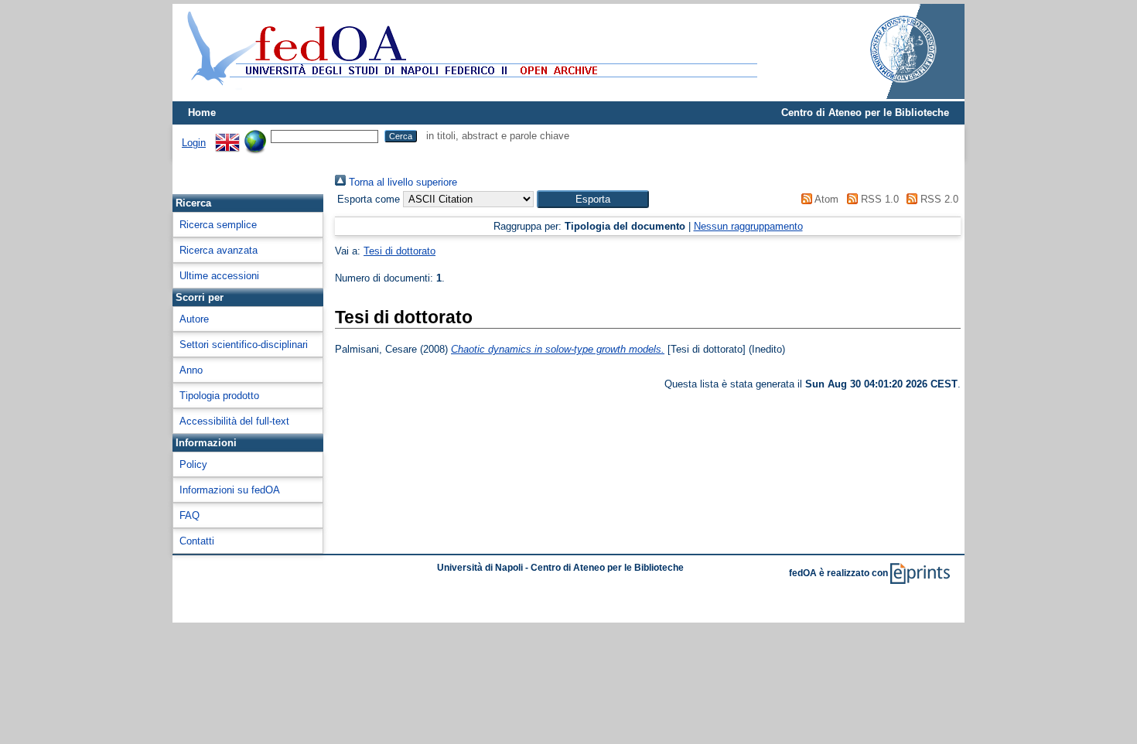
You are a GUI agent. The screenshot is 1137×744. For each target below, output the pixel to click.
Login (194, 142)
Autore (194, 319)
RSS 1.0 (878, 199)
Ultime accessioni (219, 276)
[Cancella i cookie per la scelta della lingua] (255, 136)
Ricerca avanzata (218, 250)
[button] (593, 199)
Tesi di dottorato (399, 251)
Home (202, 112)
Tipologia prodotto (219, 395)
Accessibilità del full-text (234, 421)
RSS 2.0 (937, 199)
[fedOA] (468, 95)
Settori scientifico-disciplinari (243, 344)
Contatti (196, 541)
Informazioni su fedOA (229, 490)
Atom (825, 199)
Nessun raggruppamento (748, 226)
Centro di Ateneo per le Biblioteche (865, 112)
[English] (227, 136)
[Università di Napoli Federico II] (887, 95)
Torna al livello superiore (401, 182)
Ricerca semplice (218, 224)
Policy (193, 464)
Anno (191, 370)
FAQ (189, 515)
